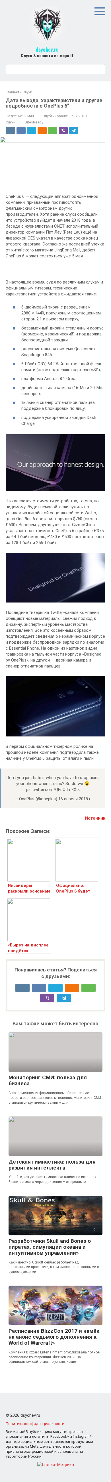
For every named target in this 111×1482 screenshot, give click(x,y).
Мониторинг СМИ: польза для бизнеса (48, 1080)
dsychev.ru (47, 49)
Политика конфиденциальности (35, 1423)
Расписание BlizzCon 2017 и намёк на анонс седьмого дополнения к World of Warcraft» (54, 1337)
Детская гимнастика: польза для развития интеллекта (52, 1164)
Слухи (10, 122)
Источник (95, 818)
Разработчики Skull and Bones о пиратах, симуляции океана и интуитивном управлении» (50, 1247)
